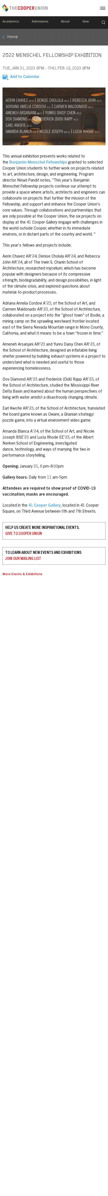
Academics (11, 22)
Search (103, 23)
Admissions (40, 22)
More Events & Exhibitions (22, 574)
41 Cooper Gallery (44, 506)
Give (85, 22)
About (65, 22)
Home (12, 37)
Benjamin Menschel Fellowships (38, 163)
